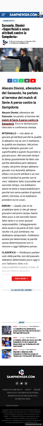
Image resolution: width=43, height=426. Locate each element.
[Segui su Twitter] (21, 383)
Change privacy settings (34, 424)
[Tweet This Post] (16, 81)
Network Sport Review (22, 399)
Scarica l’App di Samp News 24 (12, 390)
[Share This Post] (21, 81)
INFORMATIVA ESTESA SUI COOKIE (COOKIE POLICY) (22, 396)
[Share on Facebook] (10, 81)
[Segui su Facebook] (17, 383)
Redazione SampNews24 (19, 43)
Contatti (28, 390)
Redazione (37, 390)
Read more (20, 279)
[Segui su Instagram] (26, 383)
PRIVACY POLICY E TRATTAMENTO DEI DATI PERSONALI (22, 393)
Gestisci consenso (12, 405)
